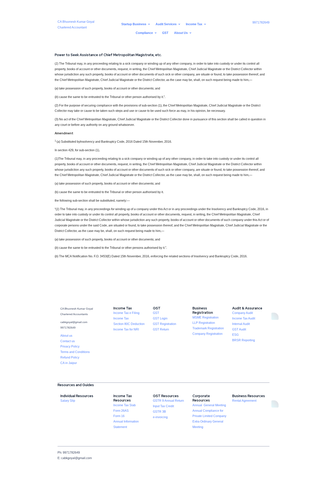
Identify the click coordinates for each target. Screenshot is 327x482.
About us (66, 335)
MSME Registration (205, 317)
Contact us (67, 341)
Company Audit (242, 313)
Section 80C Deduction (129, 324)
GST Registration (164, 324)
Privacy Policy (69, 346)
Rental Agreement (244, 400)
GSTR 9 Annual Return (168, 400)
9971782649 (260, 22)
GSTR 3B (159, 411)
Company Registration (207, 333)
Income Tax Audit (243, 318)
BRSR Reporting (243, 340)
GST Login (160, 318)
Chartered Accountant (72, 27)
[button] (135, 24)
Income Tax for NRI (126, 329)
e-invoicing (160, 417)
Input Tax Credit (163, 406)
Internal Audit (241, 324)
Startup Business (133, 24)
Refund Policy (69, 357)
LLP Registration (203, 322)
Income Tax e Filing (126, 313)
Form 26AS (121, 410)
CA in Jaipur (68, 363)
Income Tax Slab (124, 405)
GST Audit (239, 329)
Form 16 (119, 416)
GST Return (161, 329)
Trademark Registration (208, 328)
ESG (235, 334)
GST (165, 32)
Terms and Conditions (75, 352)
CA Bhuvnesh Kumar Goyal (76, 21)
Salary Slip (67, 400)
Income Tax (121, 318)
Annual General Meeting (209, 405)
